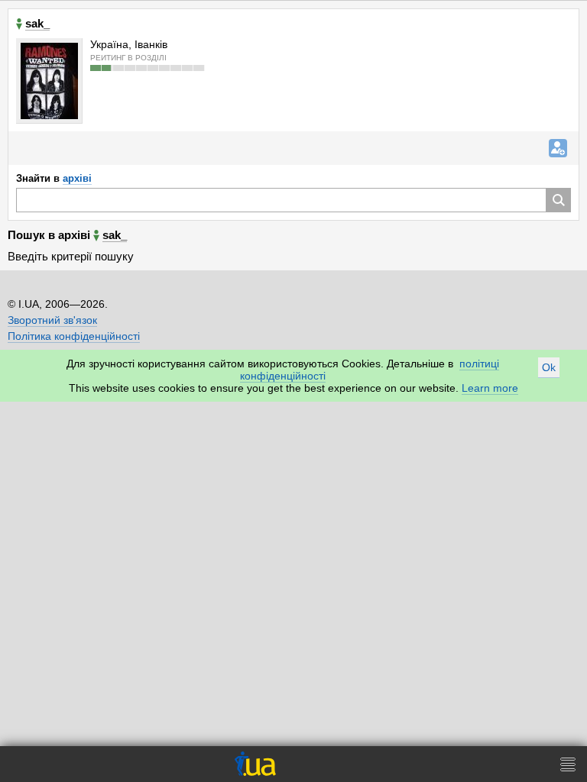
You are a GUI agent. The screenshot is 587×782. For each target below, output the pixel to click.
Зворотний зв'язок (52, 320)
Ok (549, 367)
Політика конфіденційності (74, 336)
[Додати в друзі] (558, 148)
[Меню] (568, 764)
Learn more (490, 388)
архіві (77, 178)
